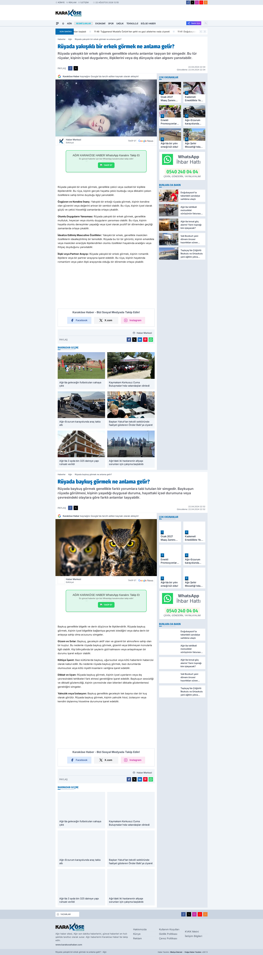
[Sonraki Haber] (204, 31)
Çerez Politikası (168, 938)
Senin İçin (195, 23)
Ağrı (69, 23)
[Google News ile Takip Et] (146, 141)
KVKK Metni (192, 931)
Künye (61, 2)
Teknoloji (132, 23)
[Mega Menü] (57, 23)
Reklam (72, 2)
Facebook (81, 320)
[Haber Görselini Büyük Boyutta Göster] (106, 108)
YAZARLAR (65, 914)
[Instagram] (197, 2)
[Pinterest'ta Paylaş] (145, 339)
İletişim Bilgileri (193, 936)
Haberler (61, 39)
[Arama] (206, 23)
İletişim (85, 2)
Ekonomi (100, 23)
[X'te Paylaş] (76, 68)
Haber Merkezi (73, 141)
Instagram (135, 320)
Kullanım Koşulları (169, 929)
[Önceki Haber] (201, 31)
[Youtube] (201, 2)
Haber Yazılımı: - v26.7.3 (183, 952)
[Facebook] (188, 2)
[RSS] (206, 2)
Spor (111, 23)
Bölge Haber (148, 23)
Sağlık (120, 23)
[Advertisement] (42, 67)
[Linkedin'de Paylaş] (140, 339)
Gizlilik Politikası (168, 933)
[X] (192, 2)
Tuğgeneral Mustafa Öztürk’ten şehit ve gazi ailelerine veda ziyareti (113, 31)
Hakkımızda (140, 929)
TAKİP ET (108, 165)
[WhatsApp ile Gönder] (151, 339)
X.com (108, 320)
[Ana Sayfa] (63, 23)
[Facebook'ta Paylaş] (70, 68)
